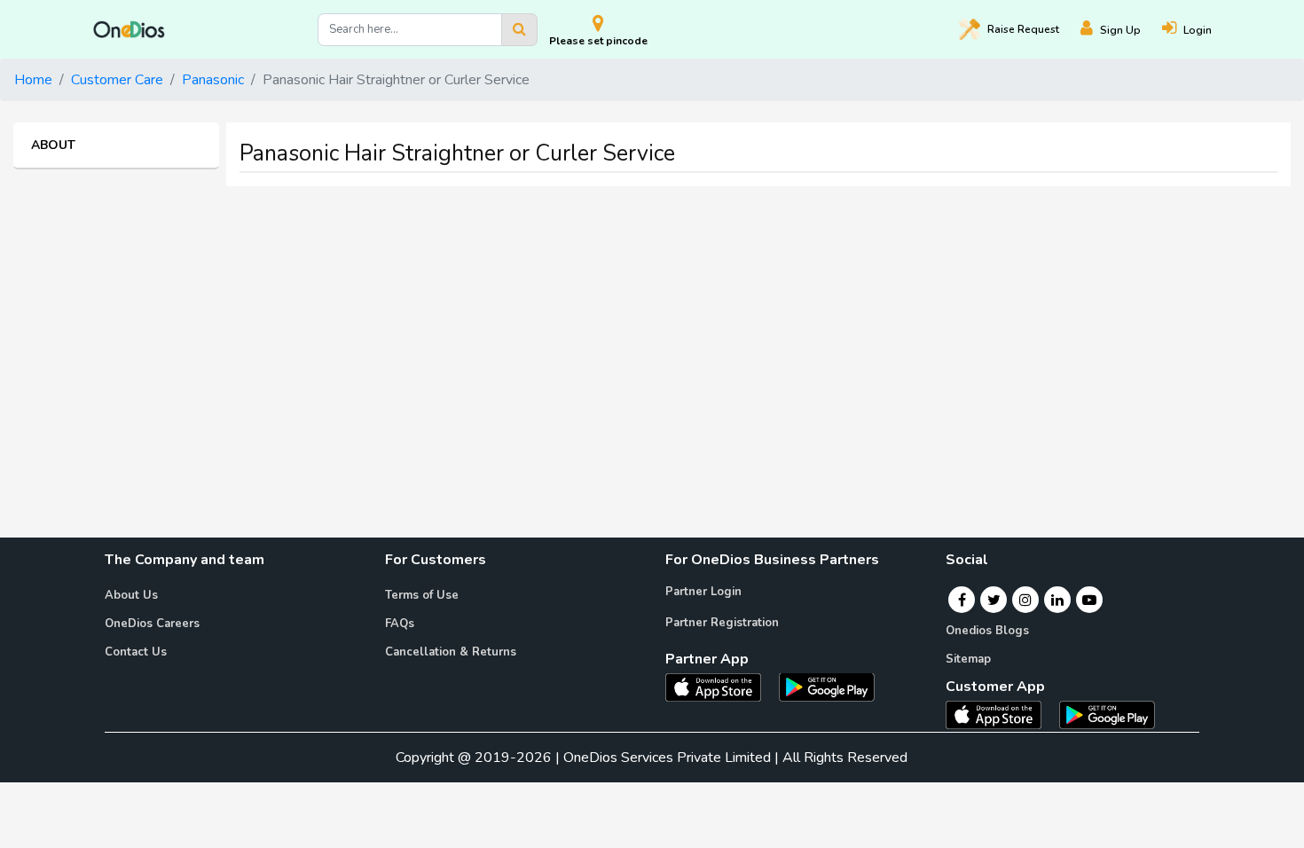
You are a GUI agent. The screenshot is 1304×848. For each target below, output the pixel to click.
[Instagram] (1025, 600)
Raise (1023, 29)
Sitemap (968, 659)
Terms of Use (422, 595)
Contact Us (136, 652)
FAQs (399, 624)
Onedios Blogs (987, 631)
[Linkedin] (1057, 600)
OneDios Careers (152, 624)
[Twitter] (994, 600)
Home (33, 80)
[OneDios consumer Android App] (1107, 714)
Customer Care (117, 80)
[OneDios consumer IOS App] (1001, 714)
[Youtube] (1089, 600)
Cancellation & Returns (450, 652)
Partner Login (703, 592)
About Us (131, 595)
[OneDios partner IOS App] (720, 685)
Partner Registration (722, 623)
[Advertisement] (652, 324)
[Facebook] (962, 600)
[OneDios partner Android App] (827, 685)
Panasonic (213, 80)
